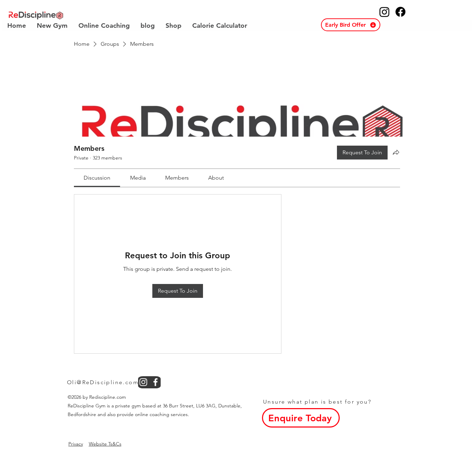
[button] (350, 24)
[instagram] (143, 382)
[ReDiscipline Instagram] (384, 11)
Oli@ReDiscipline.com (103, 382)
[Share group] (396, 152)
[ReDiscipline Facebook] (400, 11)
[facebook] (155, 382)
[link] (97, 177)
